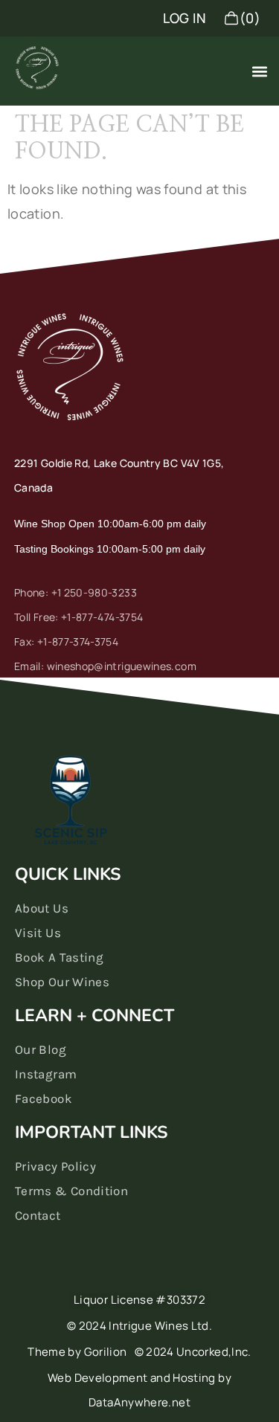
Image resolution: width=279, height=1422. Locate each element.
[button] (259, 71)
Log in (184, 18)
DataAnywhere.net (139, 1402)
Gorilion (105, 1352)
